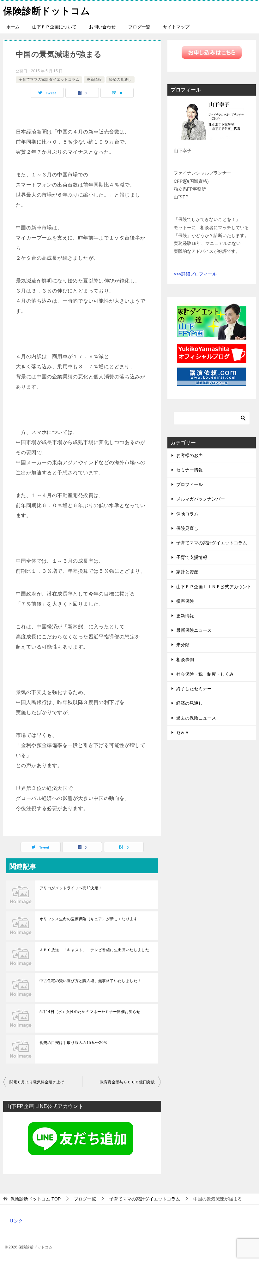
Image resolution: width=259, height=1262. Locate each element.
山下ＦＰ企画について (54, 26)
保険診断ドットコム (46, 11)
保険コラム (187, 513)
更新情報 (94, 79)
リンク (16, 1220)
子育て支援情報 (191, 557)
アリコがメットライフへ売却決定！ (70, 888)
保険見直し (187, 528)
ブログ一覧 (139, 26)
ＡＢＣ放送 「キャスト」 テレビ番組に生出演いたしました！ (96, 950)
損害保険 (185, 601)
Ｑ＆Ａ (182, 732)
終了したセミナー (194, 688)
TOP (35, 1198)
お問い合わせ (102, 26)
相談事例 (185, 659)
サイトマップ (176, 26)
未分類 (183, 644)
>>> (177, 273)
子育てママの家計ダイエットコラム (49, 79)
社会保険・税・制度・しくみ (205, 674)
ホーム (13, 26)
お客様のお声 (189, 455)
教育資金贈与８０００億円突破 (127, 1082)
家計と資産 (187, 571)
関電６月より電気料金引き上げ (36, 1082)
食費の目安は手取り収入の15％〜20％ (73, 1042)
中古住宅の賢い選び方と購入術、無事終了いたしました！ (90, 981)
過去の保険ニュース (196, 717)
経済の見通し (120, 79)
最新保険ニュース (194, 630)
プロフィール (189, 484)
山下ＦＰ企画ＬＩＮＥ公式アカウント (213, 586)
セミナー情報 (189, 469)
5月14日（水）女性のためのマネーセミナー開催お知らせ (90, 1012)
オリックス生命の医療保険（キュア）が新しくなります (88, 919)
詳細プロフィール (199, 273)
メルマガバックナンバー (200, 498)
